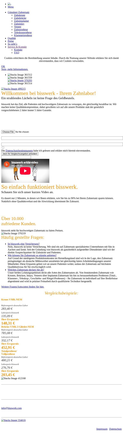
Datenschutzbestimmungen (19, 150)
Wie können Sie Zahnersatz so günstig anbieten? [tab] (32, 255)
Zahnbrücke (20, 18)
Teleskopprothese (23, 32)
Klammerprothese (23, 35)
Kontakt (18, 49)
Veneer (17, 26)
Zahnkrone (19, 15)
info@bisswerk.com (11, 408)
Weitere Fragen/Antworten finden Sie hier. (22, 286)
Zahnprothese (21, 29)
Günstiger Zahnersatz (18, 12)
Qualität (12, 38)
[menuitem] (65, 24)
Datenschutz (115, 429)
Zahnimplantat (21, 21)
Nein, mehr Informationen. (14, 69)
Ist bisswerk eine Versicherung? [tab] (24, 243)
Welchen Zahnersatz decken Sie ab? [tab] (26, 269)
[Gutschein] (20, 80)
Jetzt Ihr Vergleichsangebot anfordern (20, 154)
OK (3, 66)
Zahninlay (19, 23)
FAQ (16, 52)
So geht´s (12, 44)
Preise (11, 41)
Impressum (101, 429)
